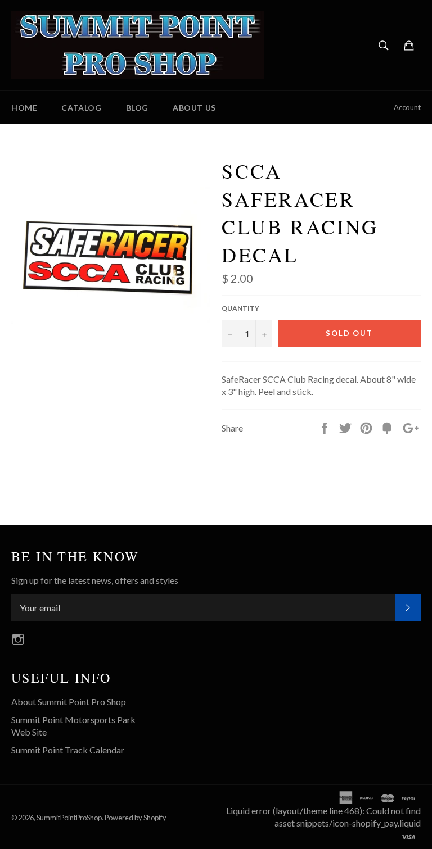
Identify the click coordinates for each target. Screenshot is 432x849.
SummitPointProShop (69, 817)
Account (407, 107)
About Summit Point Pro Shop (68, 701)
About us (194, 107)
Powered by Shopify (135, 817)
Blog (137, 107)
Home (24, 107)
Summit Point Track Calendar (67, 749)
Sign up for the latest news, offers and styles (94, 580)
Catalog (81, 107)
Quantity (240, 308)
